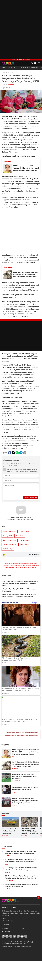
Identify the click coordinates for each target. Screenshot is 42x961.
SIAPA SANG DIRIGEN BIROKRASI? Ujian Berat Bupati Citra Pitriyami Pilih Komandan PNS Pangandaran (29, 833)
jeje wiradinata (25, 540)
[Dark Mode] (31, 63)
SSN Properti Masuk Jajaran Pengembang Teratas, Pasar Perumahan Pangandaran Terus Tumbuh (22, 877)
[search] (35, 63)
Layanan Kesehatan (9, 545)
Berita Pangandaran (9, 532)
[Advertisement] (21, 30)
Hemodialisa (20, 536)
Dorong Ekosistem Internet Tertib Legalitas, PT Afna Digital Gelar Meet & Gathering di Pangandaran (19, 596)
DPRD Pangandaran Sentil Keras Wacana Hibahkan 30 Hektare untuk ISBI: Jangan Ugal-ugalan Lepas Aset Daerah (26, 168)
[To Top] (38, 897)
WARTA (12, 72)
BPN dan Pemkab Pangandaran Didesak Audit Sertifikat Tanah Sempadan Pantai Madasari (20, 852)
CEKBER (11, 85)
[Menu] (38, 63)
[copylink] (24, 452)
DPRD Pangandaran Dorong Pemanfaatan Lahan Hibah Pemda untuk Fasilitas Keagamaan (21, 869)
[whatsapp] (17, 452)
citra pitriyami (24, 532)
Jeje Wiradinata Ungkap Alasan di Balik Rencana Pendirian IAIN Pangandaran (21, 885)
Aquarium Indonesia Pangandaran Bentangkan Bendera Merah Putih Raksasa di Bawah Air (20, 861)
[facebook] (9, 452)
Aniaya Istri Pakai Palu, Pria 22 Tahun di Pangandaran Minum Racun (19, 590)
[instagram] (18, 936)
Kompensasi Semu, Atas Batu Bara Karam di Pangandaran (10, 831)
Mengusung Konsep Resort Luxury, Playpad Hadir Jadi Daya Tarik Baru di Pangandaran (24, 776)
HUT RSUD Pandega (9, 540)
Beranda (4, 72)
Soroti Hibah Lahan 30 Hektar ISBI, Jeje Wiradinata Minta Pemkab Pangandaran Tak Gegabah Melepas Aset (26, 274)
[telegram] (21, 452)
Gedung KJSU (7, 536)
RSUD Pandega (8, 549)
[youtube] (22, 936)
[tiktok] (25, 936)
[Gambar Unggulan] (21, 113)
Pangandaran (24, 545)
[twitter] (13, 452)
